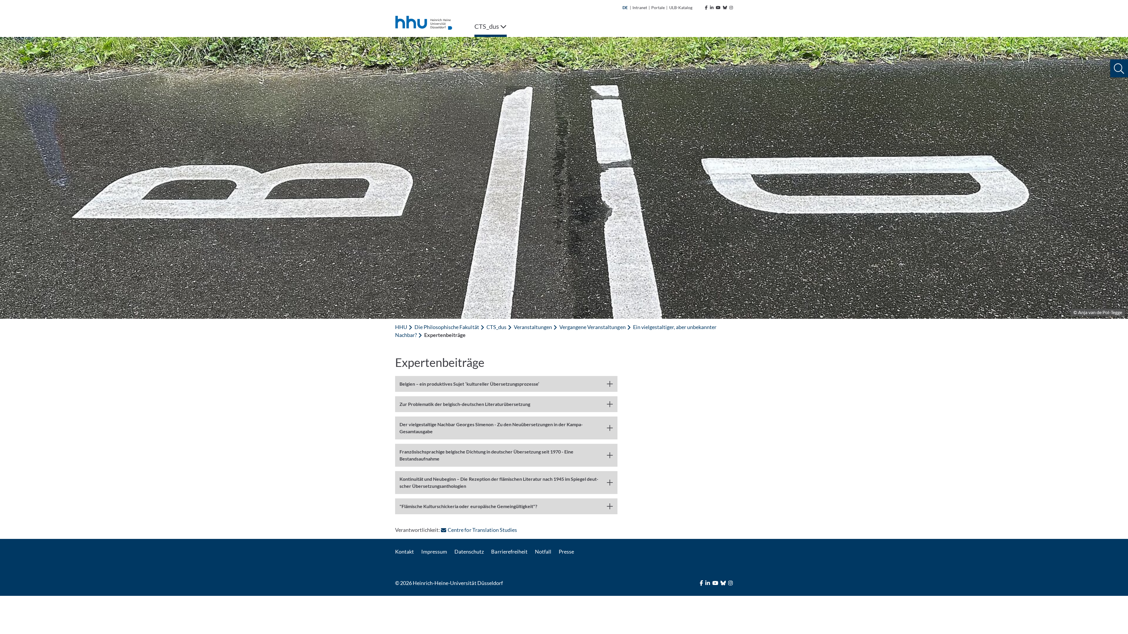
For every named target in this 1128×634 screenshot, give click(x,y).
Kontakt (404, 551)
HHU (401, 327)
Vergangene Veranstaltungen (592, 327)
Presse (566, 551)
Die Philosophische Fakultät (446, 327)
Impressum (434, 551)
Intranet (639, 7)
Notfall (543, 551)
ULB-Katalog (680, 7)
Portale (658, 7)
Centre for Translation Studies (482, 530)
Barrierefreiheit (509, 551)
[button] (1119, 68)
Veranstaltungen (533, 327)
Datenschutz (469, 551)
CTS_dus (496, 327)
